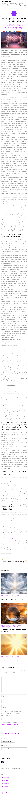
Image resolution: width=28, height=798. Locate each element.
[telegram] (12, 733)
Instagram (6, 783)
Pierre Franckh (6, 25)
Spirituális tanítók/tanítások (10, 27)
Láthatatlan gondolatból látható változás (13, 600)
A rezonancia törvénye (13, 24)
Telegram (6, 786)
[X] (9, 31)
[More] (20, 31)
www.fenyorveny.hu (12, 538)
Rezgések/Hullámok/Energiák (17, 25)
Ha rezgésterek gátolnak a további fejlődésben (14, 20)
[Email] (11, 31)
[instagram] (9, 733)
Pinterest (6, 780)
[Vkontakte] (14, 31)
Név (4, 696)
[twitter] (15, 733)
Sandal (4, 24)
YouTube (6, 792)
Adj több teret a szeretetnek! (9, 661)
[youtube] (18, 733)
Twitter (5, 789)
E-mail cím (6, 702)
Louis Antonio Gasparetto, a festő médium (14, 559)
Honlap (5, 707)
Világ (17, 28)
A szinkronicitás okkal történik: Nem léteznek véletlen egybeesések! (13, 561)
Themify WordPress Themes (16, 770)
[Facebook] (2, 31)
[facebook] (2, 733)
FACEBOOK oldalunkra (14, 544)
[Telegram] (7, 31)
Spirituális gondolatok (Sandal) (8, 595)
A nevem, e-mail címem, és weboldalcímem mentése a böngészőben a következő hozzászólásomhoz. (12, 713)
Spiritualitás (19, 27)
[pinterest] (6, 733)
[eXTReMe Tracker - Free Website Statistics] (2, 762)
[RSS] (18, 31)
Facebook (6, 777)
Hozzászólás (6, 679)
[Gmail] (13, 31)
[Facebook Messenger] (6, 31)
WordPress (8, 770)
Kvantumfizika (22, 24)
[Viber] (16, 31)
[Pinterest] (4, 31)
